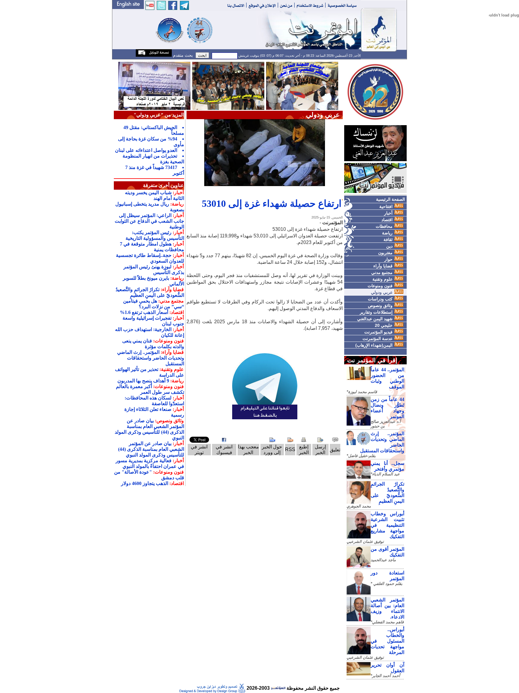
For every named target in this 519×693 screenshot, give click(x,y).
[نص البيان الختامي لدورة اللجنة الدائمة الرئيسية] (154, 85)
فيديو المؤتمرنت (378, 332)
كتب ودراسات (380, 299)
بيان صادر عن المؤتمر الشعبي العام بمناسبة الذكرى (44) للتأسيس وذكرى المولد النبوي (151, 449)
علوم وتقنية (382, 279)
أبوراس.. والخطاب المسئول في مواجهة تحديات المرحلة (387, 641)
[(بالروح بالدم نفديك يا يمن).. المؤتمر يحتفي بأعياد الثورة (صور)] (228, 85)
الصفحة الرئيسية (390, 199)
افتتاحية (386, 206)
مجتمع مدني (382, 272)
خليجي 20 (384, 325)
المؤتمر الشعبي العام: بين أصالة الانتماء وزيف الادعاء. (387, 608)
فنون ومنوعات (380, 285)
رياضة (387, 232)
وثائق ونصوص (380, 305)
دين (389, 246)
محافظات (384, 226)
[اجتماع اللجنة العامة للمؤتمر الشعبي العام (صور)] (302, 85)
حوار (388, 259)
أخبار (388, 213)
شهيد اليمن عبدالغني (375, 318)
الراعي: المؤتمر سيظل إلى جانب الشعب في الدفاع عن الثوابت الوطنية (149, 221)
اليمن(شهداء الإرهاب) (374, 345)
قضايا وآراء (383, 266)
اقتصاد (387, 219)
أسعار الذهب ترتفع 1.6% (144, 312)
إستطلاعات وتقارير (376, 312)
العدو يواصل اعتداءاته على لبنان (146, 150)
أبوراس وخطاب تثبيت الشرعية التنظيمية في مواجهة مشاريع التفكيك (387, 525)
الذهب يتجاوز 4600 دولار (144, 483)
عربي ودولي (382, 292)
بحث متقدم (182, 55)
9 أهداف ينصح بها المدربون (143, 380)
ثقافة (388, 239)
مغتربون (385, 252)
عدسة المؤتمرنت (378, 338)
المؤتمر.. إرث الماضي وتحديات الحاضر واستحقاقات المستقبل (150, 358)
